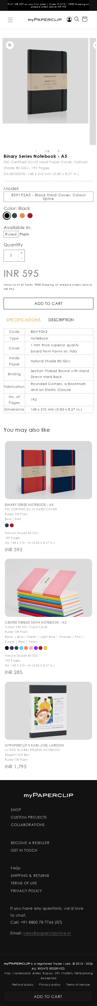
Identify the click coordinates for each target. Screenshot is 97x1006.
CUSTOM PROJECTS (29, 817)
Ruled (11, 234)
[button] (10, 20)
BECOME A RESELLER (30, 842)
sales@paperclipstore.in (47, 933)
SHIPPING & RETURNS (30, 875)
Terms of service (78, 985)
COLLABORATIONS (27, 824)
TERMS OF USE (24, 883)
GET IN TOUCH (24, 850)
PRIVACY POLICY (26, 890)
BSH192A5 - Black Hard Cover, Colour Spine (48, 196)
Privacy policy (50, 985)
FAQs (15, 868)
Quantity (13, 244)
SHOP (16, 809)
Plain (24, 234)
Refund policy (23, 985)
